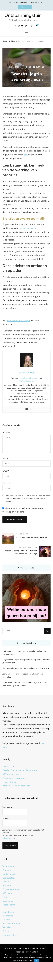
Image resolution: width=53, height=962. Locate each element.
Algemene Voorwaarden (14, 778)
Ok (36, 960)
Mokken (6, 919)
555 (26, 154)
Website (6, 483)
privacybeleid (8, 838)
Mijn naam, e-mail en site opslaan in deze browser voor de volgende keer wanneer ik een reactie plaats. (28, 498)
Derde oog (7, 900)
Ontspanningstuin (23, 15)
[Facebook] (23, 409)
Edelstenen (39, 67)
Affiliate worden (10, 774)
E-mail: (6, 818)
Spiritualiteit (8, 877)
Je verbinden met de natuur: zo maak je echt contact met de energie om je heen (25, 684)
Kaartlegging (8, 904)
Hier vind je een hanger (18, 320)
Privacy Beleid (9, 781)
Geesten (6, 870)
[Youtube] (26, 409)
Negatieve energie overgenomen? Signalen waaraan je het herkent (26, 661)
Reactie (6, 432)
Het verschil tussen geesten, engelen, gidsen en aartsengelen (24, 652)
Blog (28, 67)
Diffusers (6, 931)
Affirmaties (7, 893)
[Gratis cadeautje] (26, 598)
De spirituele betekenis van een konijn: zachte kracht (25, 668)
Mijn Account (8, 766)
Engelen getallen (11, 889)
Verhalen (6, 927)
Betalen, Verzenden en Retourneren (20, 770)
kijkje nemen (25, 7)
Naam (5, 458)
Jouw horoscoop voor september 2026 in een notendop (22, 675)
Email (5, 470)
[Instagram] (30, 409)
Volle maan (8, 866)
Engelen (6, 885)
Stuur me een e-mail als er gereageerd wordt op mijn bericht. (23, 510)
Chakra (5, 881)
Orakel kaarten (9, 874)
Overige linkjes (9, 935)
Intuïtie (5, 897)
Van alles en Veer (11, 923)
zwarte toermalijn (27, 228)
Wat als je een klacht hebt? (16, 785)
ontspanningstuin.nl (31, 378)
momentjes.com (26, 381)
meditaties (7, 915)
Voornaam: (8, 807)
